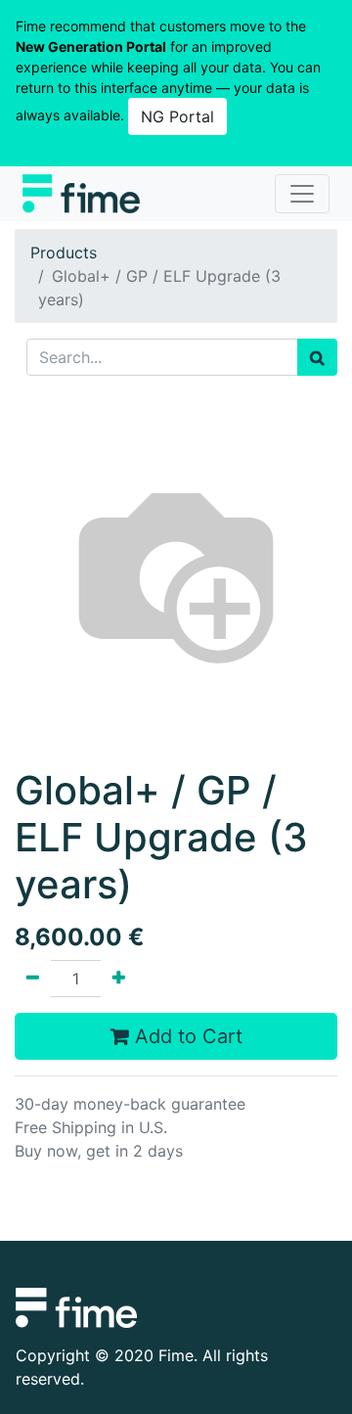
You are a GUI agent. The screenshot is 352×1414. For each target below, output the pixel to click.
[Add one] (119, 978)
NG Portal (177, 116)
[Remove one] (33, 978)
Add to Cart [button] (185, 1036)
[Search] (317, 357)
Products (63, 252)
